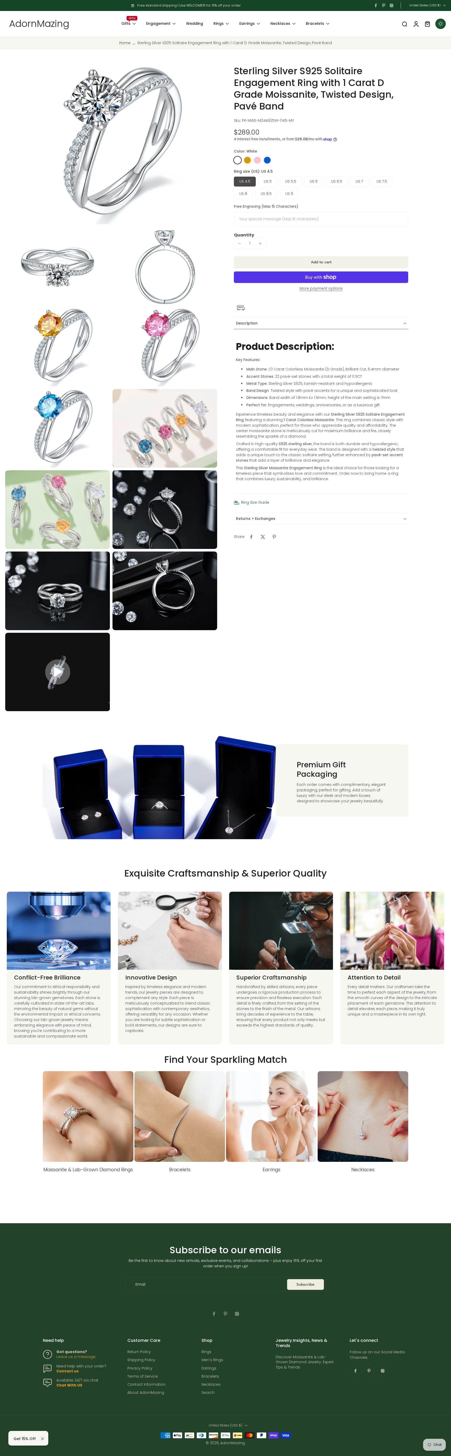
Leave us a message (76, 1356)
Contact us (67, 1371)
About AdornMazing (145, 1392)
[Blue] (267, 160)
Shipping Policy (141, 1360)
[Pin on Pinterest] (274, 537)
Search (208, 1392)
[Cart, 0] (427, 23)
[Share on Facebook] (251, 537)
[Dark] (440, 24)
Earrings (247, 23)
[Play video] (57, 672)
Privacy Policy (139, 1368)
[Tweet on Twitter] (263, 537)
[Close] (42, 1438)
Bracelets (315, 23)
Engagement (158, 23)
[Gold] (247, 160)
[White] (237, 160)
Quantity (244, 235)
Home (124, 42)
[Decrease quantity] (239, 243)
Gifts (125, 23)
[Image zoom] (111, 144)
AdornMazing (232, 1443)
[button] (321, 262)
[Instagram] (391, 5)
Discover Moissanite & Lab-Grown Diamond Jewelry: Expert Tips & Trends (305, 1362)
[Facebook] (376, 5)
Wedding (194, 23)
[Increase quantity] (260, 243)
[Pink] (257, 160)
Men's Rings (212, 1360)
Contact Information (146, 1384)
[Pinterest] (384, 5)
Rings (218, 23)
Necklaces (280, 23)
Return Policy (139, 1351)
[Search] (404, 24)
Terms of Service (142, 1376)
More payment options (321, 289)
